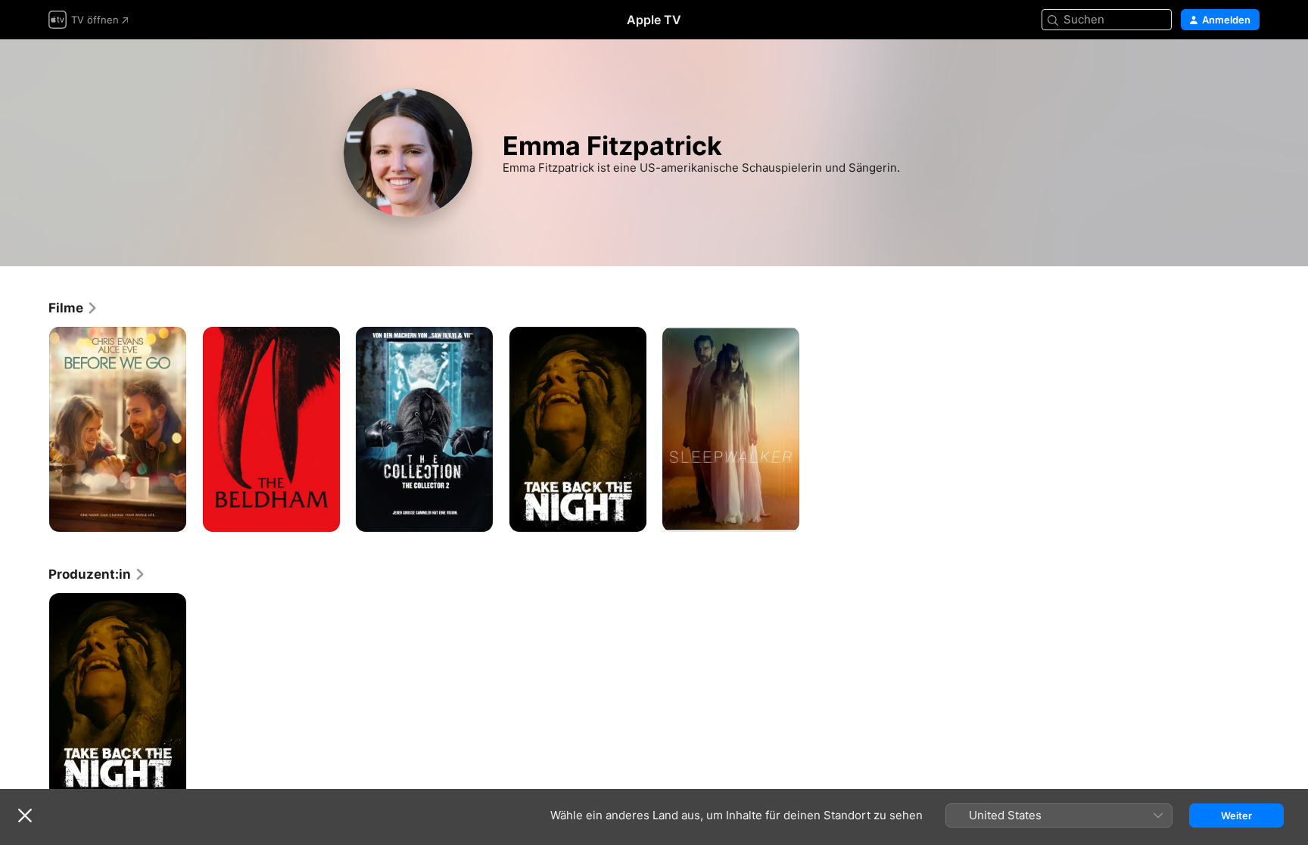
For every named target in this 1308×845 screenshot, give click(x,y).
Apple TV (654, 19)
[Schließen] (25, 815)
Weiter (1236, 815)
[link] (73, 308)
